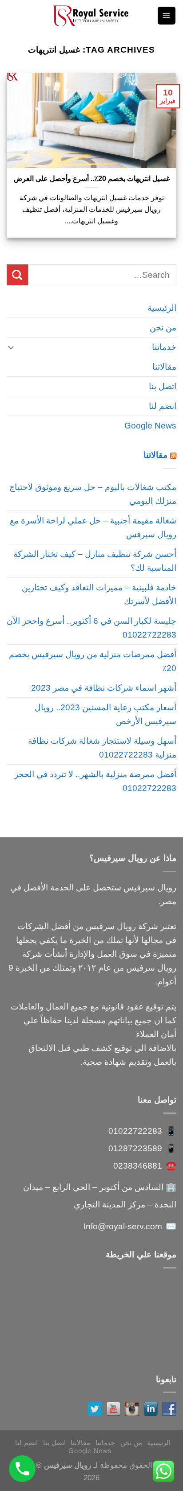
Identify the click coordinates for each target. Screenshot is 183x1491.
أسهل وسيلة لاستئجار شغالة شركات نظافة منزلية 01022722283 (102, 747)
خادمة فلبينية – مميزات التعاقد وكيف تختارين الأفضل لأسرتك (99, 594)
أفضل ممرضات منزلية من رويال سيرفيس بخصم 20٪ (92, 661)
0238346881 (137, 1165)
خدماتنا (164, 347)
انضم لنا (162, 406)
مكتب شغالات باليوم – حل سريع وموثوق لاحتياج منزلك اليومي (92, 494)
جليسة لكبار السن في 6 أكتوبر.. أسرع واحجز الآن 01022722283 (91, 627)
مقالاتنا (164, 366)
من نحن (163, 327)
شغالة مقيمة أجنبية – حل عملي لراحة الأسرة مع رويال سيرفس (93, 527)
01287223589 (135, 1148)
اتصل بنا (162, 386)
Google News (150, 425)
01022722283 (135, 1131)
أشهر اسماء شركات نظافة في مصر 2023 (103, 687)
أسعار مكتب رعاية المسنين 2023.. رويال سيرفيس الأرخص (105, 714)
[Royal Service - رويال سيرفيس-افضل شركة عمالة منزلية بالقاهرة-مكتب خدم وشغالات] (91, 15)
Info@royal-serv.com (123, 1226)
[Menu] (166, 15)
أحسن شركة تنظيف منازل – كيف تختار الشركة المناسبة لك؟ (94, 561)
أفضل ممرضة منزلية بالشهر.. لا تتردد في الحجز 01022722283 (95, 781)
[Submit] (17, 274)
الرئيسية (161, 308)
